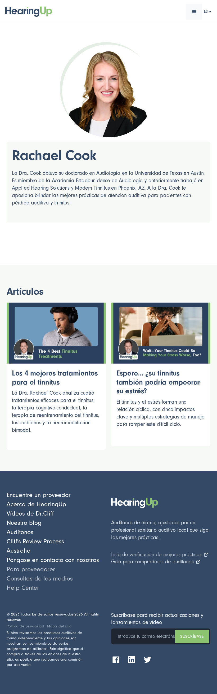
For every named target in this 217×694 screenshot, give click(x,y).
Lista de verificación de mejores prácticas (156, 554)
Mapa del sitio (59, 626)
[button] (194, 12)
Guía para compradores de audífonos (152, 561)
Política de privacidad (25, 626)
